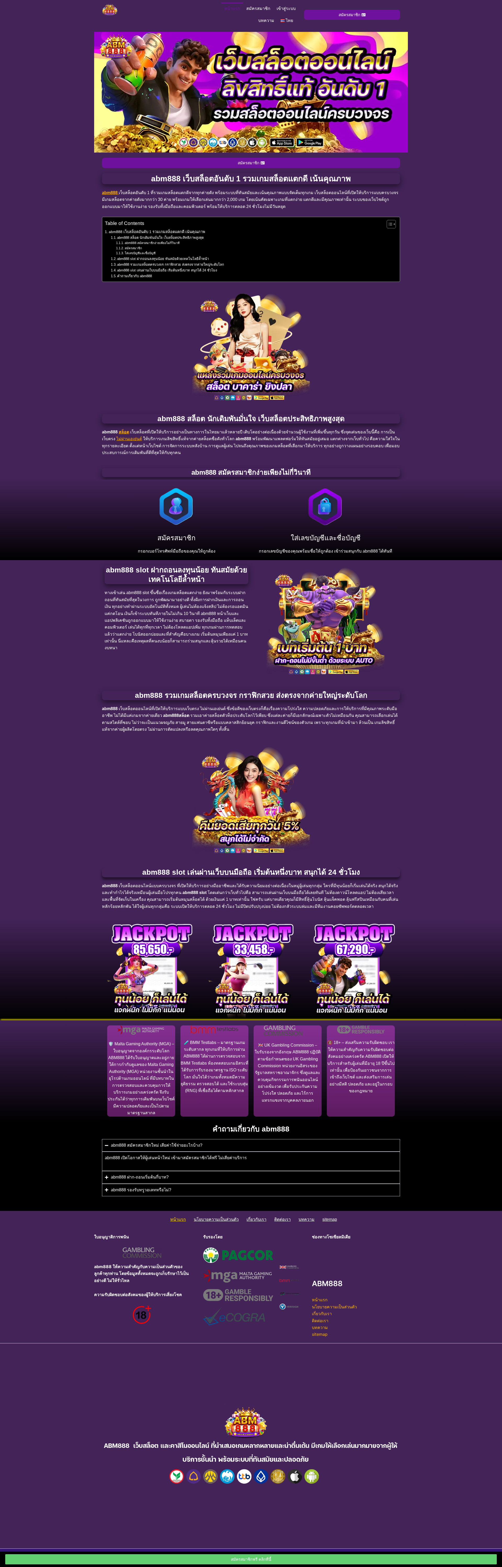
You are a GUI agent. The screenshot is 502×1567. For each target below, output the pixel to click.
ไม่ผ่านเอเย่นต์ (129, 439)
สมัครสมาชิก (258, 8)
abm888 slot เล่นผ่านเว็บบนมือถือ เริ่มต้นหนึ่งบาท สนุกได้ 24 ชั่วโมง (167, 270)
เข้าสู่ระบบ (286, 8)
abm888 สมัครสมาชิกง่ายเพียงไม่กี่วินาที (152, 243)
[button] (288, 21)
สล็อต (124, 432)
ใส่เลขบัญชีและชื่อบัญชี (140, 253)
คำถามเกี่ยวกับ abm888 (134, 276)
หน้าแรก (232, 8)
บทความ (266, 20)
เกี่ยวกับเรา (256, 1219)
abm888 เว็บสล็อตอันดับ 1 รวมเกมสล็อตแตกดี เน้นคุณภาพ (157, 232)
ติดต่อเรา (282, 1219)
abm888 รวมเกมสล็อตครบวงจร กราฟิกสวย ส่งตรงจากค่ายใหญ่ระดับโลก (170, 264)
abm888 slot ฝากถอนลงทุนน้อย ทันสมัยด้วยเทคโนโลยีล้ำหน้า (163, 259)
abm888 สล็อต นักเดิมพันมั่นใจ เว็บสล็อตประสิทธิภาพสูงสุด (160, 238)
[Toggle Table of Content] (389, 224)
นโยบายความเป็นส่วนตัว (216, 1219)
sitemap (329, 1219)
